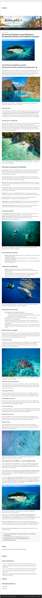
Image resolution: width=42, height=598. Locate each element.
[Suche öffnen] (39, 29)
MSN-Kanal (26, 550)
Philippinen (6, 32)
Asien (3, 32)
